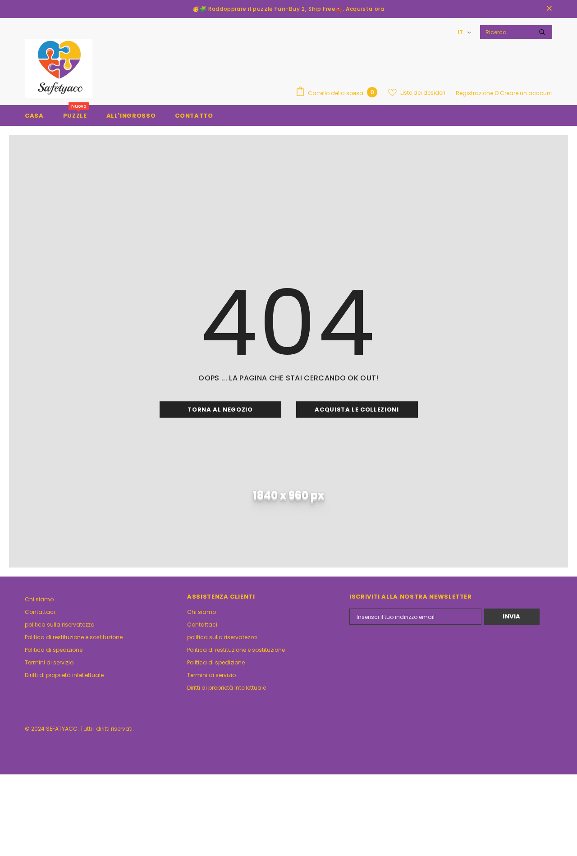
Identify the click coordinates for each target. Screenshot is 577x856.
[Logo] (58, 68)
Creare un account (526, 93)
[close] (549, 9)
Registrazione (475, 93)
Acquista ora (365, 9)
